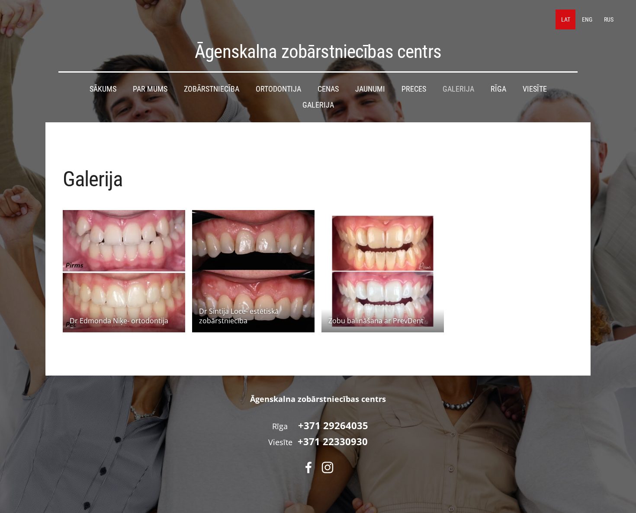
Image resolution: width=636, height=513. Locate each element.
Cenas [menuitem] (328, 89)
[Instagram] (327, 467)
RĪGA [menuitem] (498, 89)
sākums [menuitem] (103, 89)
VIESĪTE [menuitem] (535, 89)
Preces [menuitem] (414, 89)
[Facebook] (308, 467)
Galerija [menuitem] (458, 89)
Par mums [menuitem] (150, 89)
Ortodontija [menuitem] (278, 89)
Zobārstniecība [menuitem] (211, 89)
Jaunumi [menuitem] (370, 89)
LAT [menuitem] (565, 19)
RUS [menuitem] (609, 19)
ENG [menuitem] (587, 19)
